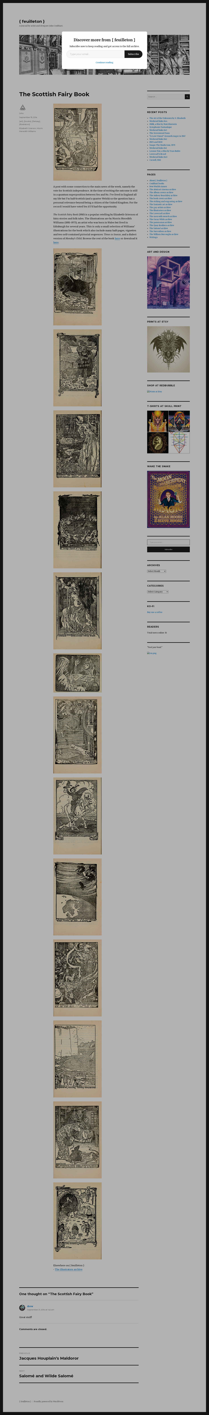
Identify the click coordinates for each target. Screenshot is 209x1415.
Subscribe (133, 54)
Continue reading (104, 62)
